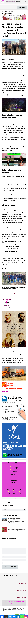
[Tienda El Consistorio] (14, 17)
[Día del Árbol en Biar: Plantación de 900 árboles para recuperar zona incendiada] (14, 278)
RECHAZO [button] (22, 615)
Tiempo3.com (16, 498)
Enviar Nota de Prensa (21, 598)
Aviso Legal (23, 587)
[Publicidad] (14, 440)
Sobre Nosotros (22, 584)
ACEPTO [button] (17, 615)
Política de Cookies (21, 594)
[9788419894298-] (14, 329)
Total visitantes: (6, 506)
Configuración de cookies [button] (8, 615)
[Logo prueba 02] (2, 1)
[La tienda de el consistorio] (14, 303)
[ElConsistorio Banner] (13, 1)
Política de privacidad (21, 591)
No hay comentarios (7, 13)
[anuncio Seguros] (14, 408)
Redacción (4, 11)
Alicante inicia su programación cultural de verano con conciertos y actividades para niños (16, 529)
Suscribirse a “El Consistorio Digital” (18, 580)
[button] (26, 1)
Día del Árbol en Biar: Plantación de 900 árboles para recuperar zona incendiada (13, 287)
